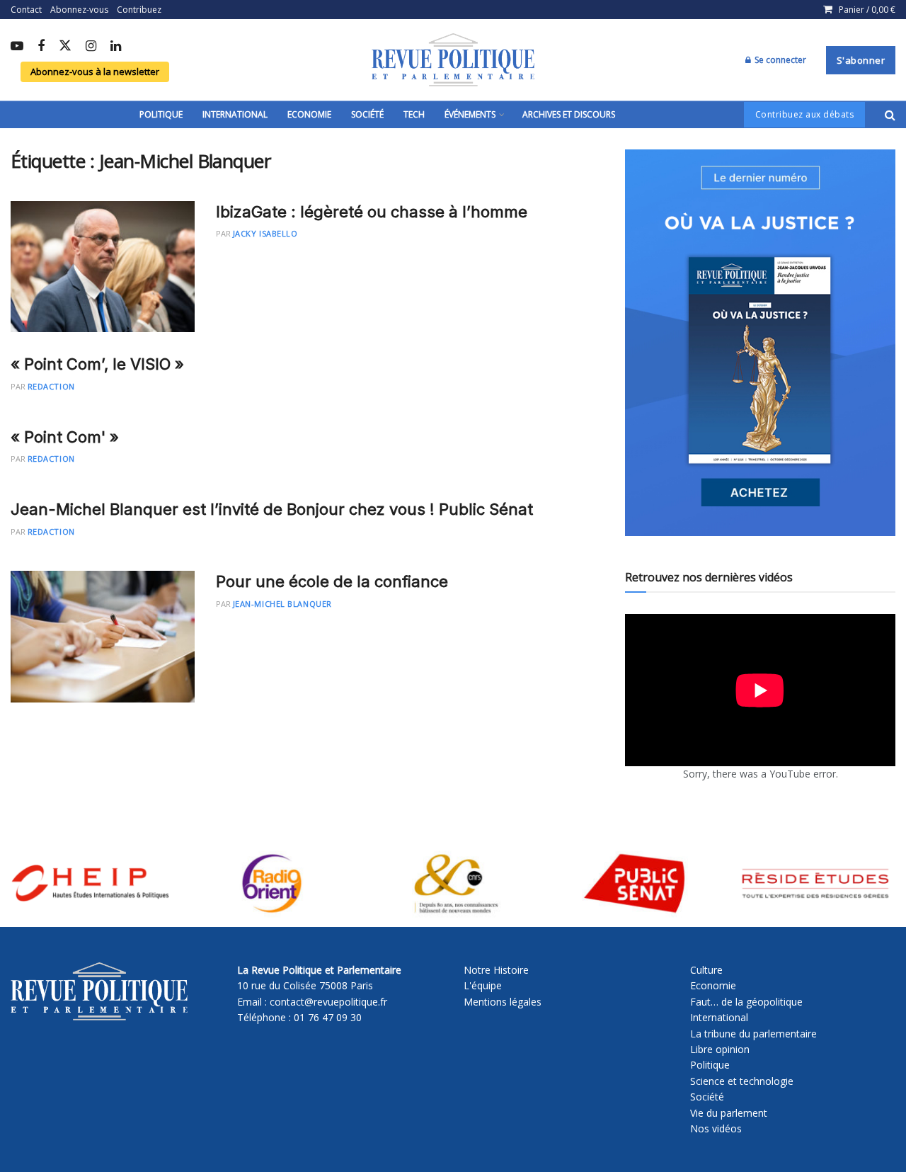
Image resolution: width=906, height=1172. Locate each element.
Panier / (867, 10)
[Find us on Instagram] (91, 46)
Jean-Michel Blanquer (282, 603)
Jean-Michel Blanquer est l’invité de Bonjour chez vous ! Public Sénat (272, 509)
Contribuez (139, 10)
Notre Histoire (496, 970)
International (235, 114)
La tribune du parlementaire (753, 1033)
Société (367, 114)
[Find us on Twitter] (65, 46)
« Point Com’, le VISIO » (97, 364)
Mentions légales (502, 1001)
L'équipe (483, 985)
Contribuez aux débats (804, 114)
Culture (706, 970)
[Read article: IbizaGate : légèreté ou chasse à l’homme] (103, 267)
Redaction (51, 386)
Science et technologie (741, 1081)
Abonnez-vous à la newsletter (94, 71)
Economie (309, 114)
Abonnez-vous (79, 10)
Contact (26, 10)
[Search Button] (890, 114)
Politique (161, 114)
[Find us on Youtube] (17, 46)
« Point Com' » (65, 437)
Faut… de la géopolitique (746, 1001)
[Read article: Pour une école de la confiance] (103, 636)
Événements (470, 114)
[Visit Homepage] (453, 60)
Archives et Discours (568, 114)
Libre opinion (720, 1049)
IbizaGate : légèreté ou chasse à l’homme (371, 212)
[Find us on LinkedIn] (115, 46)
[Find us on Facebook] (41, 46)
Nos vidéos (716, 1128)
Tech (414, 114)
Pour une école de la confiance (332, 581)
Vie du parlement (728, 1113)
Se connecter (779, 60)
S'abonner (861, 60)
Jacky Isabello (265, 233)
